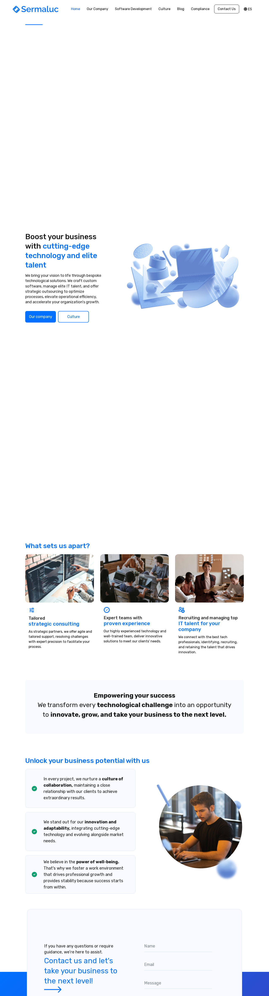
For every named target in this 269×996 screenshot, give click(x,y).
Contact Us (227, 9)
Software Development (133, 9)
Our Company (97, 9)
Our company (40, 316)
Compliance (200, 9)
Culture (164, 9)
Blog (180, 9)
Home (75, 9)
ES (249, 9)
